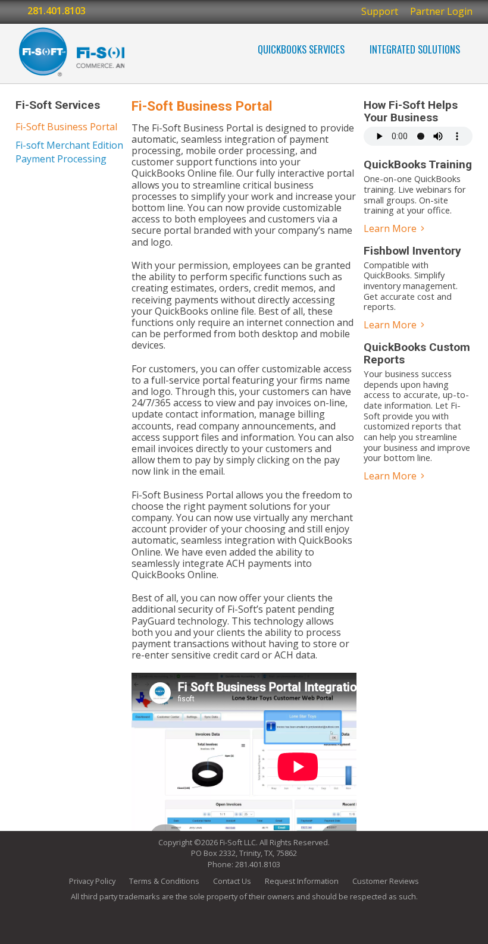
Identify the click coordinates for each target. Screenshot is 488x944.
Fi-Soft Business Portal (66, 126)
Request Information (302, 881)
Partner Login (441, 11)
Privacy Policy (92, 881)
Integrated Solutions (415, 49)
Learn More (391, 228)
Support (379, 11)
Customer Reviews (385, 881)
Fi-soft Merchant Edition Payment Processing (69, 152)
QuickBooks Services (301, 49)
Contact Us (232, 881)
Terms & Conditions (164, 881)
